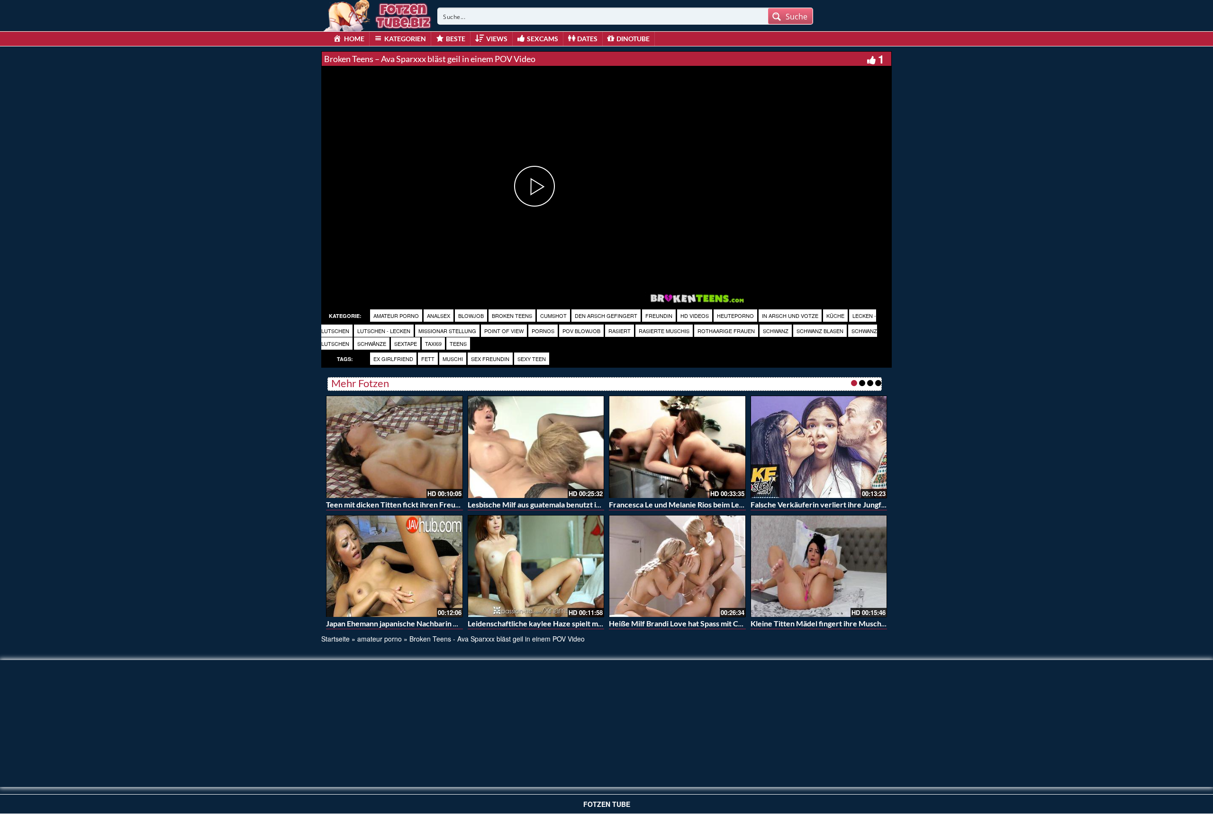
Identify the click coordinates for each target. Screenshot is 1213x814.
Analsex (438, 315)
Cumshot (553, 315)
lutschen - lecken (383, 331)
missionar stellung (447, 331)
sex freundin (490, 358)
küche (835, 315)
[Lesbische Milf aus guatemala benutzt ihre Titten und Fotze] (536, 447)
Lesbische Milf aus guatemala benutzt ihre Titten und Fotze (566, 504)
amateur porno (396, 315)
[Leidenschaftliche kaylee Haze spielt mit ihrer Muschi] (536, 566)
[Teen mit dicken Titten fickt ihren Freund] (394, 447)
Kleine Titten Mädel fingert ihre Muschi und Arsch (835, 623)
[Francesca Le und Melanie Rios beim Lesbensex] (677, 447)
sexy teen (531, 358)
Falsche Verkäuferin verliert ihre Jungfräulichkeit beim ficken (855, 504)
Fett (428, 358)
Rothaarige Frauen (726, 331)
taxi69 (433, 343)
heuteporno (735, 315)
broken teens (512, 315)
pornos (543, 331)
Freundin (658, 315)
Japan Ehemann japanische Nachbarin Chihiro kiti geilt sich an (428, 623)
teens (458, 343)
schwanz (775, 331)
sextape (405, 343)
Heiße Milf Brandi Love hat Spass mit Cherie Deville (695, 623)
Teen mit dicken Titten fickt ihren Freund (395, 504)
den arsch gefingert (606, 315)
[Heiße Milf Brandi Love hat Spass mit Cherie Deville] (677, 566)
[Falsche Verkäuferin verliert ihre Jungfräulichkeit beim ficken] (819, 447)
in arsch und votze (790, 315)
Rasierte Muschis (664, 331)
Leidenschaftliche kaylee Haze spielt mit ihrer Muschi (557, 623)
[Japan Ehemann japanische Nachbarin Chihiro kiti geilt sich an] (394, 566)
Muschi (453, 358)
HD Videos (694, 315)
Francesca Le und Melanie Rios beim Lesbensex (688, 504)
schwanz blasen (820, 331)
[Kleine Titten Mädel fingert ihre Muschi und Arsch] (819, 566)
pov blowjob (581, 331)
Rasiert (619, 331)
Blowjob (471, 315)
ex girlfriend (393, 358)
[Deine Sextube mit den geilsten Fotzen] (378, 14)
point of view (504, 331)
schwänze (371, 343)
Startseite (335, 638)
